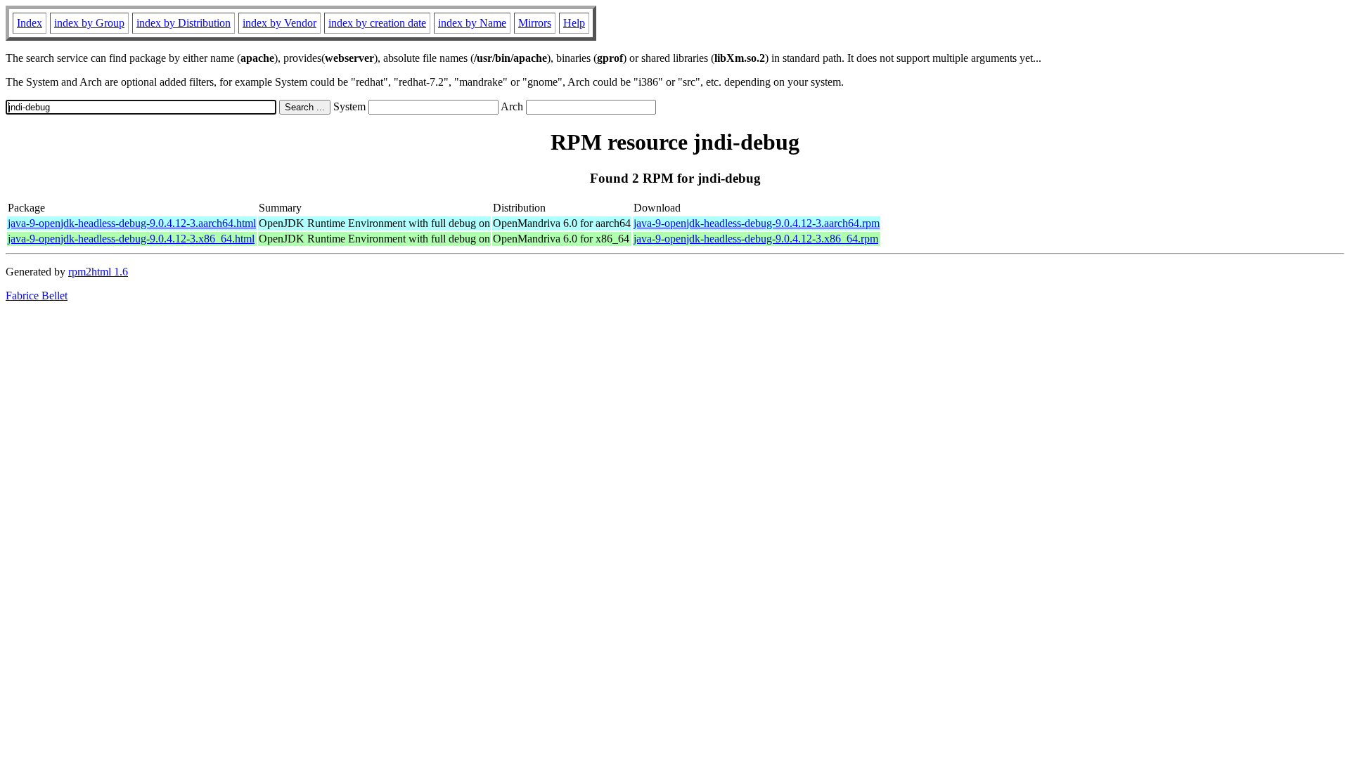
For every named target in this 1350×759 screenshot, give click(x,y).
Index (29, 23)
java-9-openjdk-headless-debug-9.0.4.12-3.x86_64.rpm (756, 239)
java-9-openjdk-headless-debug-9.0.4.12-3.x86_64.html (131, 239)
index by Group (89, 23)
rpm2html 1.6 (98, 272)
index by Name (472, 23)
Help (574, 23)
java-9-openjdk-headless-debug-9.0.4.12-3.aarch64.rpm (757, 223)
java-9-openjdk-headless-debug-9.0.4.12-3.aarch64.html (132, 223)
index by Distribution (183, 23)
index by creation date (377, 23)
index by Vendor (279, 23)
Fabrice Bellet (37, 295)
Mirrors (534, 23)
